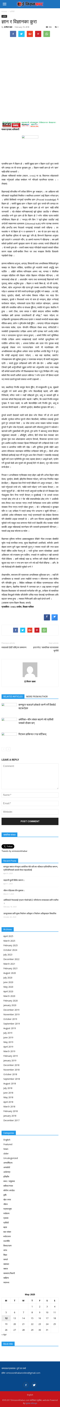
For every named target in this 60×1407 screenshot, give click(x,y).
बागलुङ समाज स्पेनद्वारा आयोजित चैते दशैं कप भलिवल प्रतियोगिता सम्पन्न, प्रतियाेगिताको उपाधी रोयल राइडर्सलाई (30, 868)
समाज (5, 1268)
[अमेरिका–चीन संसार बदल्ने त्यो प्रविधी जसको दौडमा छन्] (9, 723)
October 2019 (10, 1019)
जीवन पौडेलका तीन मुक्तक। (14, 890)
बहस (5, 1227)
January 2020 (9, 1005)
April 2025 (8, 936)
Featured (7, 1144)
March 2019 (9, 1051)
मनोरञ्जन (7, 1236)
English (6, 1139)
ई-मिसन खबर (8, 27)
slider (6, 1153)
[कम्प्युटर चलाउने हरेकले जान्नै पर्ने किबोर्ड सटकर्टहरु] (9, 708)
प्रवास (5, 1218)
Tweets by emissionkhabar (14, 851)
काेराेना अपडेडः (9, 1190)
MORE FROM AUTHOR (37, 696)
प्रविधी (4, 16)
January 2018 (9, 1115)
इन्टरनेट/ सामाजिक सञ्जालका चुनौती (45, 649)
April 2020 (8, 991)
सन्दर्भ (5, 1259)
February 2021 (10, 968)
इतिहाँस (6, 1176)
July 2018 (7, 1088)
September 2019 (11, 1023)
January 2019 (9, 1060)
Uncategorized (10, 1158)
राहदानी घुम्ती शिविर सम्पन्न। (14, 880)
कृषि (4, 1194)
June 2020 (8, 982)
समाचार (6, 1264)
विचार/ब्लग (7, 1245)
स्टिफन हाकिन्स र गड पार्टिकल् (32, 734)
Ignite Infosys (31, 1403)
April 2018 (8, 1101)
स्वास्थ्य (6, 1282)
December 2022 (11, 959)
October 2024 (10, 949)
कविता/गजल (8, 1185)
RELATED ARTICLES (13, 696)
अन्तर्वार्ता (6, 1167)
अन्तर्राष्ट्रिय (7, 1162)
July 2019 (7, 1032)
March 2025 (9, 940)
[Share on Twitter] (55, 619)
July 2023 (7, 954)
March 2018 (9, 1106)
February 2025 (10, 945)
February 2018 (10, 1111)
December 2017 (11, 1120)
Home (4, 11)
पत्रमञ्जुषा (7, 1208)
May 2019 (8, 1042)
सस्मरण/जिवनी (9, 1273)
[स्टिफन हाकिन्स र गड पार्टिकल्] (9, 738)
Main (5, 1148)
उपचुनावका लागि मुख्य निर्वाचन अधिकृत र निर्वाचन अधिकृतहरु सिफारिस (29, 913)
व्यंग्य (5, 1250)
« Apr (4, 1334)
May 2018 (8, 1097)
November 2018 (11, 1069)
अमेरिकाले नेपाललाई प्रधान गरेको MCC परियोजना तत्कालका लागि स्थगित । (30, 901)
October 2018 (10, 1074)
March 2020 (9, 996)
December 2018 (11, 1065)
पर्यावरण (6, 1213)
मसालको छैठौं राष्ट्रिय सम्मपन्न (14, 647)
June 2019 (8, 1037)
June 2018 (8, 1092)
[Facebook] (26, 1385)
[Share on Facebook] (47, 619)
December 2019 (11, 1009)
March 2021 (9, 963)
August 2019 (9, 1028)
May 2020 (8, 986)
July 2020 (7, 977)
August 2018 (9, 1083)
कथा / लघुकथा (9, 1181)
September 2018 (11, 1078)
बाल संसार (7, 1231)
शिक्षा (5, 1254)
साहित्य (6, 1277)
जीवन (5, 1204)
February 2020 (10, 1000)
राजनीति (6, 1241)
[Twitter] (34, 1385)
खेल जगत (7, 1199)
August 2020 (9, 973)
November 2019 (11, 1014)
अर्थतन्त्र (6, 1171)
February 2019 (10, 1055)
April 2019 (8, 1046)
